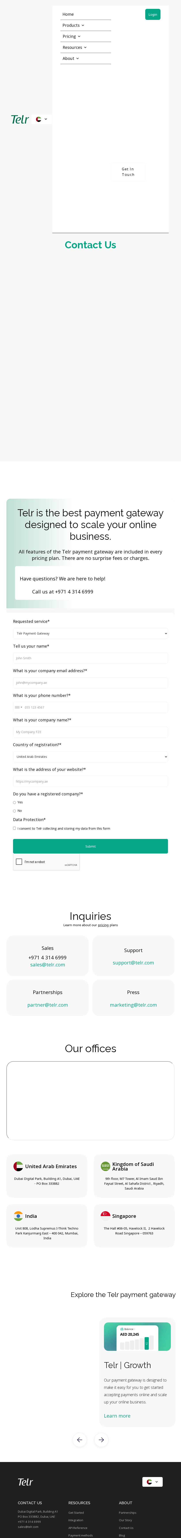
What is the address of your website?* (49, 769)
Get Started (76, 1513)
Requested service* (31, 621)
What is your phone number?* (42, 695)
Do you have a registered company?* (48, 794)
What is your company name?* (42, 720)
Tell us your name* (31, 646)
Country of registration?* (37, 744)
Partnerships (127, 1513)
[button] (42, 119)
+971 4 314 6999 (74, 591)
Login (153, 14)
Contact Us (126, 1528)
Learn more (117, 1415)
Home (68, 14)
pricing (103, 925)
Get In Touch (128, 171)
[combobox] (18, 707)
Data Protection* (29, 819)
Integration (75, 1520)
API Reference (77, 1528)
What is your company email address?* (50, 670)
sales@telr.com (47, 964)
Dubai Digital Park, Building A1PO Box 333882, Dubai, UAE (38, 1514)
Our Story (125, 1520)
